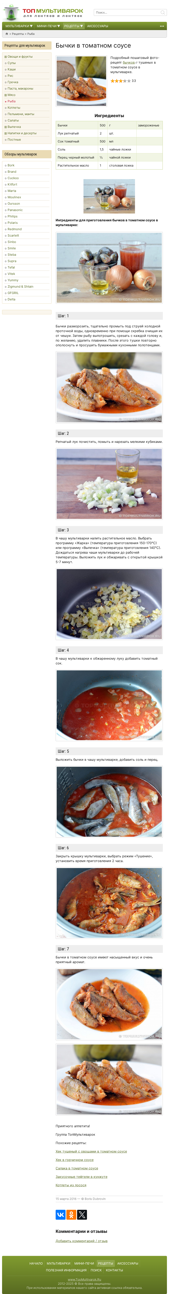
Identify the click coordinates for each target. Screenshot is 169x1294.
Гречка (13, 82)
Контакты (114, 1270)
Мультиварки (17, 26)
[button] (31, 26)
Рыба (31, 33)
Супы (12, 63)
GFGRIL (13, 293)
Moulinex (14, 197)
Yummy (13, 280)
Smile (12, 248)
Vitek (11, 274)
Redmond (15, 229)
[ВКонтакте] (61, 1215)
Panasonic (15, 210)
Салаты (13, 120)
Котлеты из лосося (71, 1185)
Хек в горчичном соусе (75, 1160)
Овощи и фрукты (20, 56)
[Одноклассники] (71, 1215)
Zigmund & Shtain (20, 286)
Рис (10, 76)
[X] (82, 1215)
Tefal (11, 267)
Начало (36, 1263)
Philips (13, 216)
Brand (12, 172)
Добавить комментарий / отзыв (82, 1241)
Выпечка (14, 127)
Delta (11, 299)
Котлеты (14, 108)
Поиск (96, 1270)
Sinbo (12, 242)
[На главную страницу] (43, 12)
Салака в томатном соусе (77, 1168)
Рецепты (71, 26)
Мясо (11, 95)
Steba (12, 255)
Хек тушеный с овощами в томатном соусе (91, 1151)
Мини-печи (46, 26)
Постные (14, 139)
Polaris (13, 223)
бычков (129, 62)
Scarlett (13, 235)
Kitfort (12, 184)
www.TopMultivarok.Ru (84, 1279)
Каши (12, 69)
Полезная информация (66, 1270)
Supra (12, 261)
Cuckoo (13, 178)
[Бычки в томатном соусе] (81, 81)
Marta (12, 191)
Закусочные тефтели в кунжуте (81, 1177)
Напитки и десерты (22, 133)
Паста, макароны (20, 88)
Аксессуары (97, 26)
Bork (11, 165)
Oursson (14, 203)
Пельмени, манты (21, 114)
